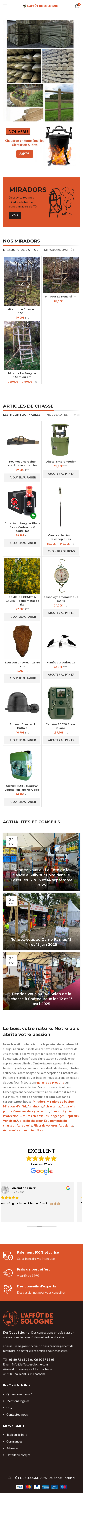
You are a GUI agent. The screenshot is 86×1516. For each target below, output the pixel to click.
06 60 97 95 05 (44, 1359)
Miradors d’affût (14, 1106)
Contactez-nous (17, 1414)
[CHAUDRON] (41, 145)
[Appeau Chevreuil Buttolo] (22, 703)
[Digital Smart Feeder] (61, 440)
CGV (9, 1407)
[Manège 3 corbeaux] (61, 641)
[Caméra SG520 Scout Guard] (61, 703)
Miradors (39, 1101)
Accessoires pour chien (19, 1130)
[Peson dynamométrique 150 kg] (61, 576)
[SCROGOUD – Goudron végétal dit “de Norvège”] (22, 764)
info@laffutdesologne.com (30, 1364)
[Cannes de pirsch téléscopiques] (61, 508)
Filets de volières (45, 1125)
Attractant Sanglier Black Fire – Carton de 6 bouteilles (22, 527)
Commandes (14, 1441)
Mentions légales (17, 1401)
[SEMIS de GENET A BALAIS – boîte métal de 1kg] (22, 576)
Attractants (51, 1106)
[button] (22, 477)
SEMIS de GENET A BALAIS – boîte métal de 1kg (22, 600)
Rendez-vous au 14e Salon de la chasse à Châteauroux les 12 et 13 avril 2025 (42, 999)
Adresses (12, 1448)
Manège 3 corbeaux (61, 662)
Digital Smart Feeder (61, 461)
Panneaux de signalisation (31, 1111)
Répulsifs (72, 1116)
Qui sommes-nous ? (19, 1394)
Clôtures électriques (34, 1116)
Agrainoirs (34, 1106)
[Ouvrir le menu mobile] (5, 6)
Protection (10, 1116)
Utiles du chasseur (30, 1120)
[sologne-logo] (28, 1318)
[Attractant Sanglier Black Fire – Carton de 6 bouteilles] (22, 502)
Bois (40, 1130)
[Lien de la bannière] (41, 70)
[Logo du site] (42, 5)
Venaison (9, 1120)
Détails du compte (18, 1455)
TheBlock (69, 1478)
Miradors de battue (60, 1101)
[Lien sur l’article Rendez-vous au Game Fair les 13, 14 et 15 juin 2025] (41, 921)
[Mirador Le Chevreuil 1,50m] (22, 281)
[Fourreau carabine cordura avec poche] (22, 440)
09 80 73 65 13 (19, 1359)
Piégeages (57, 1116)
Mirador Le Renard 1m (60, 296)
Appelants (66, 1125)
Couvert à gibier (61, 1111)
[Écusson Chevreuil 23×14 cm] (22, 641)
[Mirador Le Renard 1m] (61, 275)
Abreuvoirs (24, 1125)
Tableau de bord (16, 1434)
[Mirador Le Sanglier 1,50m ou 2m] (22, 345)
